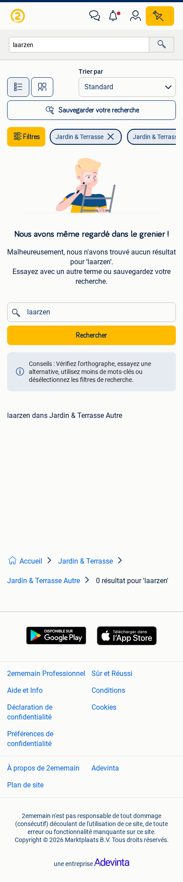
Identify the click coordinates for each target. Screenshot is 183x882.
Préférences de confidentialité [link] (30, 739)
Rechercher (91, 335)
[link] (18, 16)
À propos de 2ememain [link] (43, 768)
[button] (115, 16)
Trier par (91, 71)
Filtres (31, 136)
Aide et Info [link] (25, 690)
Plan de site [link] (25, 785)
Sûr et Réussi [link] (112, 673)
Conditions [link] (108, 690)
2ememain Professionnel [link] (46, 673)
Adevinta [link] (105, 768)
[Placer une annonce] (160, 16)
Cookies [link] (104, 707)
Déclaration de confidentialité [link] (29, 712)
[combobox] (79, 44)
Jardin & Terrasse (79, 136)
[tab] (18, 87)
